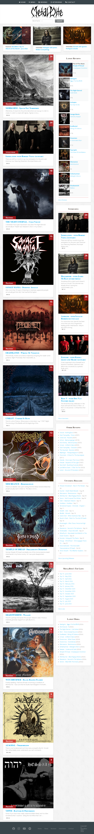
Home (23, 2)
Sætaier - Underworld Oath (68, 649)
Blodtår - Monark (65, 513)
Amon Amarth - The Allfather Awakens (71, 551)
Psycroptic (73, 150)
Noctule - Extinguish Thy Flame (69, 538)
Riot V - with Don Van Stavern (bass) (71, 399)
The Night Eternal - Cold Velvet (69, 629)
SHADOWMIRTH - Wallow (18, 614)
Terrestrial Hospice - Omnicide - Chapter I (72, 506)
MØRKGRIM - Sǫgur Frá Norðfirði (22, 108)
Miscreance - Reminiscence (68, 493)
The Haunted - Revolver (67, 450)
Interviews (57, 2)
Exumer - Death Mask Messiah (69, 491)
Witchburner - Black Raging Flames (70, 496)
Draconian (73, 138)
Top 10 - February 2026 (67, 584)
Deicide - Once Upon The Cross (69, 460)
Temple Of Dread (78, 66)
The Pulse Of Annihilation (78, 152)
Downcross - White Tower (67, 639)
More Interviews (63, 418)
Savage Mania (74, 114)
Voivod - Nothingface (66, 432)
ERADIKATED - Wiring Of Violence (22, 352)
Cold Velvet (73, 93)
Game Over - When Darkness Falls (70, 516)
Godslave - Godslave (66, 503)
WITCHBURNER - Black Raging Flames (24, 679)
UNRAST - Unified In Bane (18, 418)
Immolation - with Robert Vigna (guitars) (73, 236)
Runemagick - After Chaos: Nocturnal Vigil (72, 523)
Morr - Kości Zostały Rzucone (69, 632)
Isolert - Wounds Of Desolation (69, 470)
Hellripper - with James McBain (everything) (72, 277)
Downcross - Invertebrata (68, 642)
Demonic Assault (75, 116)
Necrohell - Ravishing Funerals (69, 465)
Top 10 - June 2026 (66, 574)
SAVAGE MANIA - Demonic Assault (22, 287)
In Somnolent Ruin (76, 140)
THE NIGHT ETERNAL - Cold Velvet (23, 221)
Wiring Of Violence (75, 128)
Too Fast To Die (74, 105)
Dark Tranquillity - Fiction (67, 435)
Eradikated (73, 126)
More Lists (61, 609)
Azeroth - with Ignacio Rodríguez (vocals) (71, 317)
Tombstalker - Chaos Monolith (69, 531)
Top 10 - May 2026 (65, 576)
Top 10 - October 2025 (67, 594)
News (32, 2)
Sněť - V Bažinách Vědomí (67, 501)
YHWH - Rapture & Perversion (20, 810)
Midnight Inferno (75, 176)
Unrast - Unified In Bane (67, 445)
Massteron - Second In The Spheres (71, 528)
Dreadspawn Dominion (80, 68)
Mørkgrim (73, 79)
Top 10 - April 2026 (66, 579)
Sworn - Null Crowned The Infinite (70, 498)
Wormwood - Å (64, 627)
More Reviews (62, 200)
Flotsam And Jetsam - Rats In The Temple (72, 486)
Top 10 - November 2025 (67, 591)
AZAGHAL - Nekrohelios (17, 745)
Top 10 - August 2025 (66, 599)
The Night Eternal (76, 90)
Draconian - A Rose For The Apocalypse (72, 455)
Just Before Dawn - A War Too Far (70, 467)
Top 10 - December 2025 (67, 589)
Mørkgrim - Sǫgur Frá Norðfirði (69, 624)
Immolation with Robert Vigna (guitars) (24, 156)
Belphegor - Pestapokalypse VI (69, 452)
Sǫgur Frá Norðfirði (76, 81)
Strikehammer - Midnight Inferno (70, 647)
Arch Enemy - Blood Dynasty (68, 442)
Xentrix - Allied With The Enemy (69, 662)
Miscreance (74, 162)
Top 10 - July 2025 (65, 601)
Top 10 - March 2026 (66, 581)
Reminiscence (74, 164)
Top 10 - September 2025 (68, 596)
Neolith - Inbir (64, 511)
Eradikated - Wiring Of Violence (69, 634)
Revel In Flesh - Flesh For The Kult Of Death (73, 518)
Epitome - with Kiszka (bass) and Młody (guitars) (73, 358)
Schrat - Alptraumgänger (67, 440)
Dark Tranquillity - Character (68, 447)
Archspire (73, 102)
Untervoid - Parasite (66, 438)
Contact (71, 2)
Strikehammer (75, 174)
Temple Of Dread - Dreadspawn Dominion (73, 652)
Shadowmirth (74, 186)
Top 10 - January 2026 (67, 586)
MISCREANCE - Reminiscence (19, 483)
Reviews (43, 2)
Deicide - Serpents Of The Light (69, 462)
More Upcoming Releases (66, 558)
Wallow (72, 188)
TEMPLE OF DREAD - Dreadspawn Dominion (26, 549)
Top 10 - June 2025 (66, 604)
